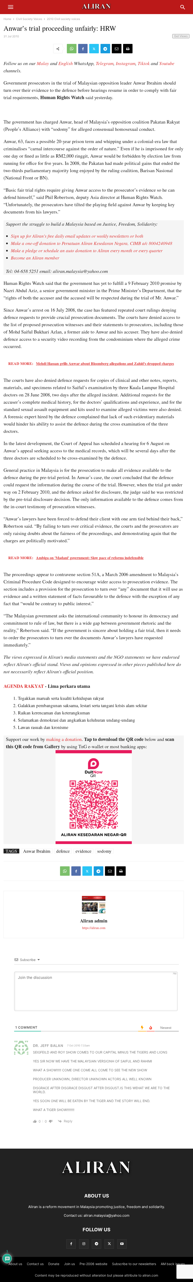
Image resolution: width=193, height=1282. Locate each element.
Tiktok (144, 63)
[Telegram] (105, 48)
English (65, 63)
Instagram (125, 63)
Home (7, 19)
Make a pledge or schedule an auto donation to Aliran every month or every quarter (86, 250)
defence (63, 851)
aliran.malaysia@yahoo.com (106, 1215)
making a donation (64, 739)
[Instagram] (83, 1244)
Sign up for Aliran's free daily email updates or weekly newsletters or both (77, 236)
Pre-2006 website (93, 1264)
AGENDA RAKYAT (24, 686)
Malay (43, 63)
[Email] (116, 48)
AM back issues (173, 1264)
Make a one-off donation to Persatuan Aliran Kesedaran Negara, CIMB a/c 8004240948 (91, 243)
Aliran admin (93, 920)
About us (15, 1264)
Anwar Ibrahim (36, 851)
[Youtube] (122, 1244)
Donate (53, 1264)
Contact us (35, 1264)
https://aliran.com (93, 928)
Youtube (166, 63)
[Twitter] (94, 48)
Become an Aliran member (35, 258)
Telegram (104, 63)
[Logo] (96, 1181)
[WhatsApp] (71, 48)
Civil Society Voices (29, 19)
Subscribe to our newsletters (134, 1264)
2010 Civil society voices (63, 19)
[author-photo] (93, 913)
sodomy (104, 851)
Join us (69, 1264)
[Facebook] (83, 48)
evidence (83, 851)
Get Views (181, 36)
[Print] (128, 48)
